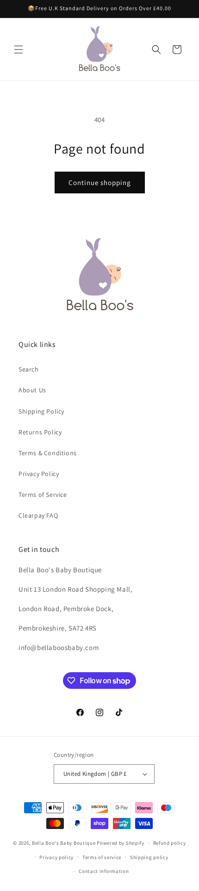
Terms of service (101, 857)
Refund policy (169, 843)
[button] (18, 49)
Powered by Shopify (120, 843)
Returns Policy (40, 432)
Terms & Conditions (48, 453)
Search (29, 369)
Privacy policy (56, 857)
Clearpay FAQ (38, 515)
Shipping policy (149, 857)
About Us (32, 390)
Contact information (104, 871)
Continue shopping (99, 182)
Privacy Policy (39, 474)
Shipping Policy (41, 411)
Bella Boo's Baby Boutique (64, 843)
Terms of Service (43, 494)
